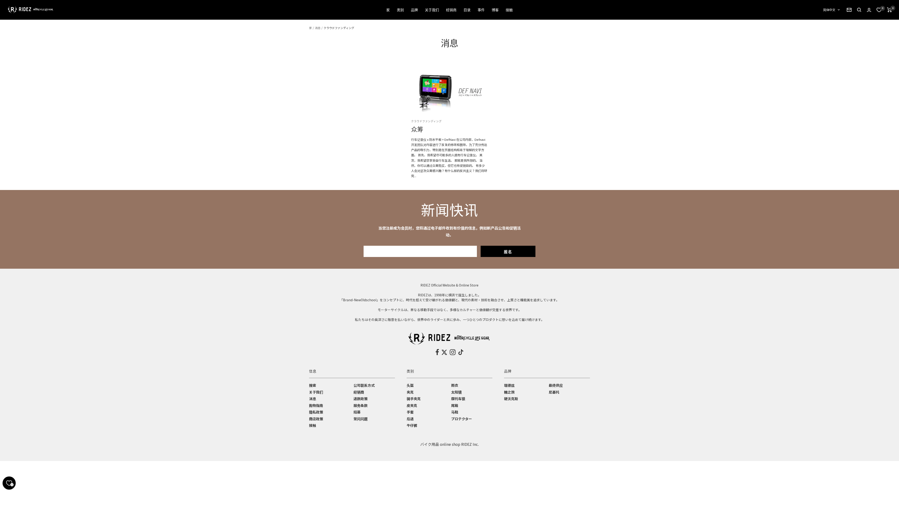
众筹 (417, 129)
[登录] (869, 10)
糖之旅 (509, 392)
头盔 (410, 385)
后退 (410, 418)
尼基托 (554, 392)
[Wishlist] (879, 9)
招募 (357, 411)
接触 (312, 425)
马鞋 (454, 411)
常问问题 (361, 418)
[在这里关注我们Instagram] (453, 352)
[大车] (889, 9)
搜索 (312, 385)
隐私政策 (316, 411)
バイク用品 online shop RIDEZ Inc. (449, 444)
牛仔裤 (412, 425)
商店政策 (316, 418)
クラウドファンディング (426, 121)
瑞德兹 (509, 385)
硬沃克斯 (511, 398)
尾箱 (454, 405)
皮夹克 (412, 405)
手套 (410, 411)
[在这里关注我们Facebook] (437, 352)
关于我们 (316, 392)
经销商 (359, 392)
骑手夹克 (414, 398)
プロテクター (461, 418)
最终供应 (556, 385)
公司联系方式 (364, 385)
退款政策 (361, 398)
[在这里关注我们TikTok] (460, 352)
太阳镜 (456, 392)
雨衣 (454, 385)
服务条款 (361, 405)
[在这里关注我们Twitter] (444, 352)
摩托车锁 (458, 398)
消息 (318, 28)
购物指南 (316, 405)
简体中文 (829, 9)
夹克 (410, 392)
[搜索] (849, 10)
